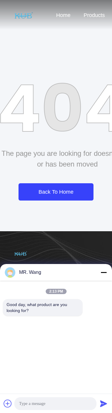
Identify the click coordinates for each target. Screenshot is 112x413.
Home (63, 15)
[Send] (103, 403)
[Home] (24, 15)
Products (94, 15)
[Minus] (103, 272)
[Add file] (8, 403)
